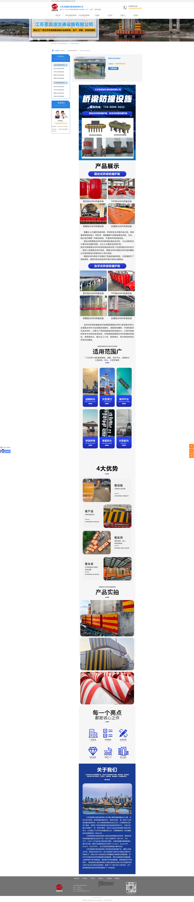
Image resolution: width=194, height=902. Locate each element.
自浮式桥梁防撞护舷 (74, 43)
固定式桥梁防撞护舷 (62, 43)
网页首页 (62, 50)
